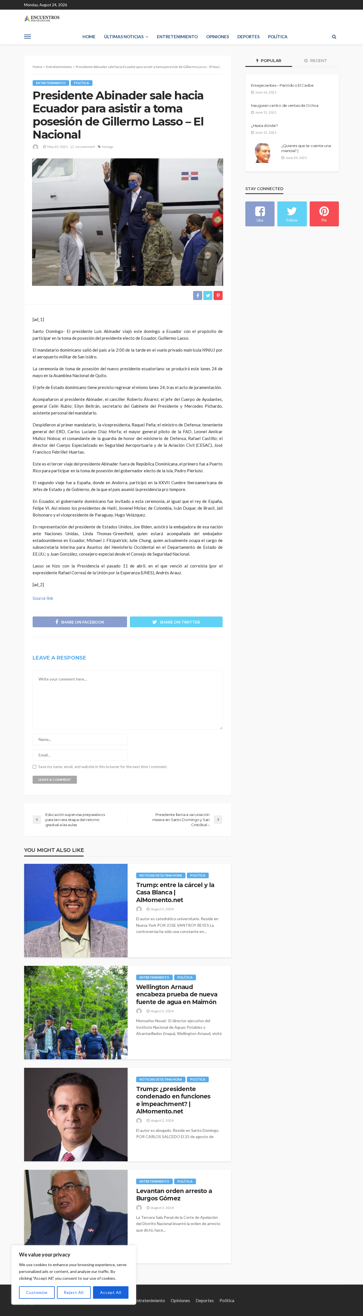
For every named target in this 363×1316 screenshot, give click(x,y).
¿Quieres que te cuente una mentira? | (306, 148)
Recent (318, 60)
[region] (73, 1275)
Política (278, 36)
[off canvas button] (27, 36)
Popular (270, 60)
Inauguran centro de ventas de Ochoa (284, 105)
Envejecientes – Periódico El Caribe (282, 85)
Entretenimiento (177, 36)
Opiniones (217, 36)
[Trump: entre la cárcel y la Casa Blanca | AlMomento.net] (76, 910)
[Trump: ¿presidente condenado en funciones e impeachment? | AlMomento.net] (76, 1114)
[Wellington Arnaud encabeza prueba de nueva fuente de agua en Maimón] (76, 1012)
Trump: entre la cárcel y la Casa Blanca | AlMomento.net (175, 892)
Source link (43, 598)
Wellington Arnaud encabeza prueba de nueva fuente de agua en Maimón (176, 994)
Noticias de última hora (161, 875)
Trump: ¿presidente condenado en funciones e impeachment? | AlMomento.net (173, 1100)
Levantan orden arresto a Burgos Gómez (174, 1194)
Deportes (248, 36)
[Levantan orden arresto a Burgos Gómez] (76, 1216)
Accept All (110, 1292)
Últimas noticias (123, 36)
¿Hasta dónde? (264, 125)
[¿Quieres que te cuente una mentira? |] (264, 153)
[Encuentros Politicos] (42, 18)
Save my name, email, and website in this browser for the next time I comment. (102, 767)
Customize (37, 1292)
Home (89, 36)
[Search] (334, 36)
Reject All (74, 1292)
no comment (85, 146)
